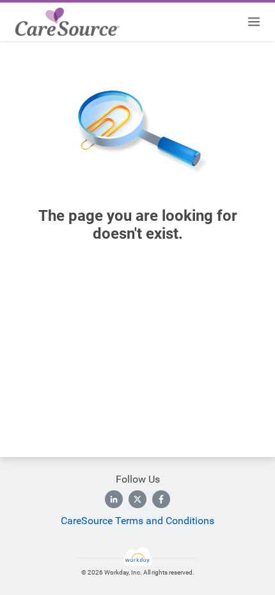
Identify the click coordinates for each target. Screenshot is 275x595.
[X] (137, 499)
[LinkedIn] (114, 499)
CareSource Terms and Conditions (137, 521)
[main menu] (254, 22)
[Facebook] (161, 499)
